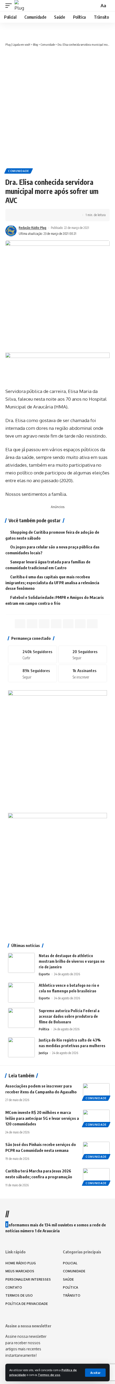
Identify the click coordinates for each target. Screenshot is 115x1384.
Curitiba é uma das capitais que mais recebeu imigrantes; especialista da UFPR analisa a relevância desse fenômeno (52, 582)
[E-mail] (68, 623)
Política (44, 1029)
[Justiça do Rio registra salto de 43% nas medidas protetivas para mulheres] (21, 1047)
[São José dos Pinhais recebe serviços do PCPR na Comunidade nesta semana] (96, 1150)
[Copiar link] (51, 215)
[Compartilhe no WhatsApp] (34, 215)
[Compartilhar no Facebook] (18, 215)
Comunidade (18, 171)
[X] (82, 654)
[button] (95, 1373)
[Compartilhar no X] (26, 215)
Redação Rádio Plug (32, 228)
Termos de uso (49, 1375)
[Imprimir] (59, 215)
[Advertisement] (57, 106)
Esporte (44, 974)
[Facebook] (32, 654)
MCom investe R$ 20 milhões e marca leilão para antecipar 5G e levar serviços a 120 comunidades (42, 1118)
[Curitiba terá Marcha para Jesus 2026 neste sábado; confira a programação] (96, 1176)
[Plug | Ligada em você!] (20, 5)
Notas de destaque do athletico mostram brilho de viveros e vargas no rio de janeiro (72, 961)
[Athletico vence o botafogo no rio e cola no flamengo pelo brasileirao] (21, 993)
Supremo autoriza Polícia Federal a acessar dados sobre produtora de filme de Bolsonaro (69, 1016)
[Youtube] (82, 673)
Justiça (43, 1053)
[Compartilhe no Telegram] (43, 215)
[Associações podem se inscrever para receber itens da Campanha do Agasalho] (96, 1091)
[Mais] (67, 215)
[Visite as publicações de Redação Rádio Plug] (11, 230)
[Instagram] (32, 673)
